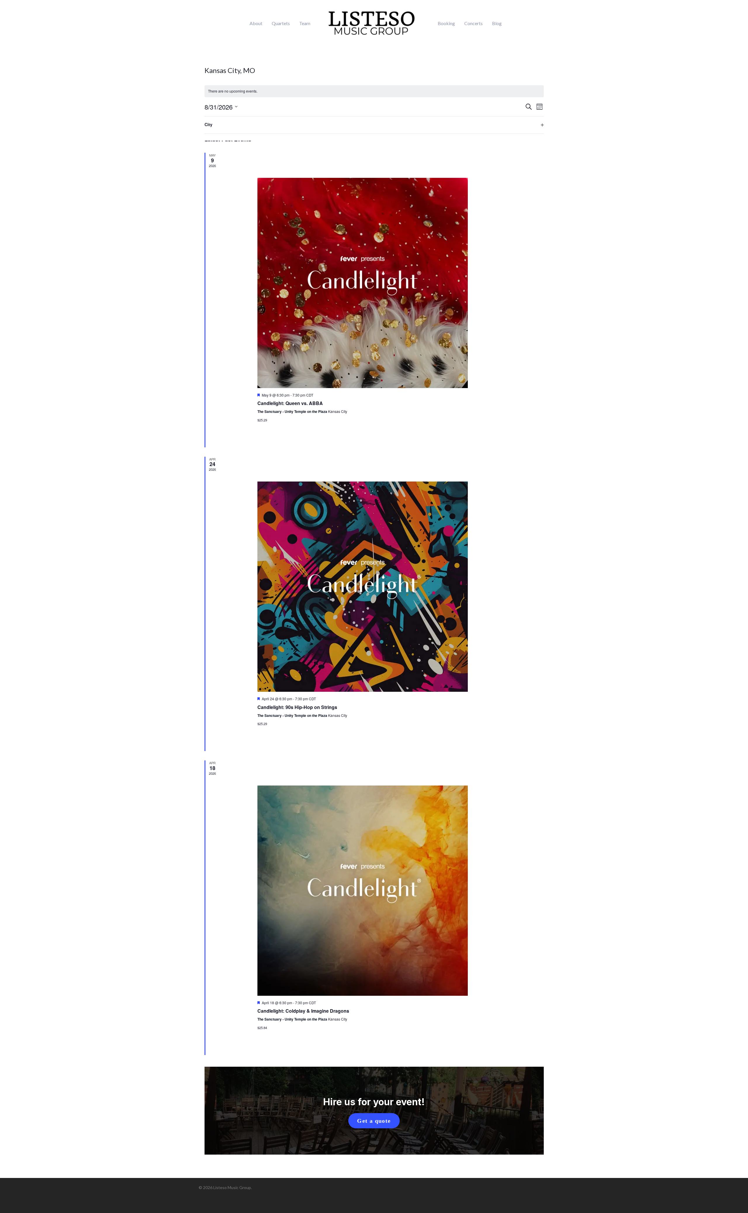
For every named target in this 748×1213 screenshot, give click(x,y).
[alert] (374, 91)
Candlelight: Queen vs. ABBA (290, 403)
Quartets (281, 23)
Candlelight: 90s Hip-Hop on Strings (297, 707)
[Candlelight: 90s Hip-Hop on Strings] (381, 587)
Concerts (473, 23)
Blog (497, 23)
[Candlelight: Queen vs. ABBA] (381, 283)
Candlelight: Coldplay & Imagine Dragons (303, 1010)
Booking (446, 23)
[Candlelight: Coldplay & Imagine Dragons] (381, 891)
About (256, 23)
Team (304, 23)
